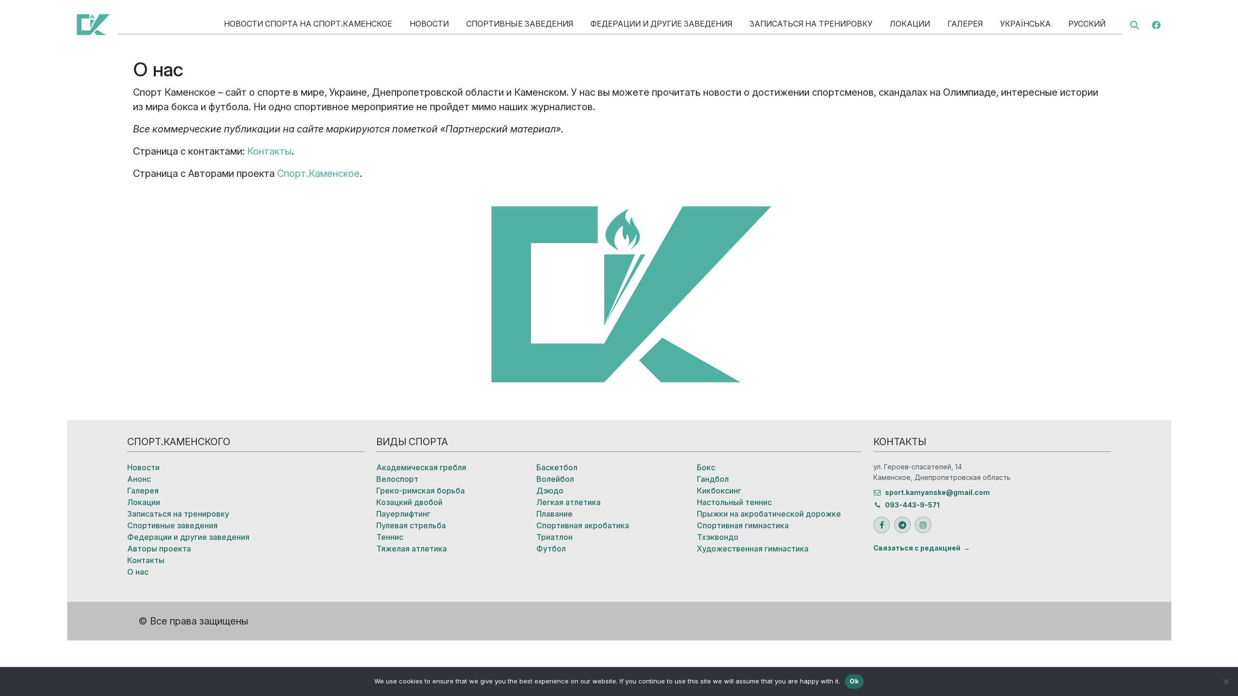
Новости (429, 24)
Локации (910, 24)
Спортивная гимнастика (743, 525)
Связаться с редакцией (916, 548)
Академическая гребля (421, 467)
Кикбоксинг (719, 490)
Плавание (554, 514)
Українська (1025, 24)
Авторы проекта (159, 548)
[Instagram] (923, 525)
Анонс (139, 479)
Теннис (389, 537)
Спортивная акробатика (582, 525)
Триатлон (554, 537)
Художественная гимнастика (753, 548)
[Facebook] (1156, 24)
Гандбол (713, 479)
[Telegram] (902, 525)
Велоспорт (397, 479)
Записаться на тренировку (811, 24)
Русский (1086, 24)
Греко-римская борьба (420, 490)
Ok (854, 681)
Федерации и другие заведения (661, 24)
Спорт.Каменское (318, 173)
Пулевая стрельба (411, 525)
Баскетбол (556, 467)
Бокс (706, 467)
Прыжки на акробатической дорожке (769, 514)
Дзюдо (549, 490)
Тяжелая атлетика (411, 548)
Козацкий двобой (409, 502)
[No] (1226, 681)
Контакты (269, 151)
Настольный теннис (734, 502)
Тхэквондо (717, 537)
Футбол (551, 548)
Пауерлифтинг (403, 514)
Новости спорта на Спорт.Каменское (308, 24)
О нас (137, 572)
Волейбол (555, 479)
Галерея (965, 24)
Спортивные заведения (519, 24)
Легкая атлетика (568, 502)
